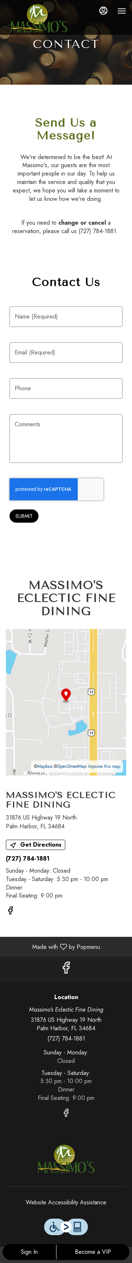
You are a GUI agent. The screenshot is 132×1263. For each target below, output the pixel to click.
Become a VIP (93, 1252)
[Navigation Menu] (122, 11)
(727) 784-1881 (66, 1039)
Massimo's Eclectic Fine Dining (66, 1158)
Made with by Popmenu (53, 946)
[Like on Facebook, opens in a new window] (10, 911)
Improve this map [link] (104, 766)
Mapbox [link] (44, 766)
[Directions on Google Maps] (66, 701)
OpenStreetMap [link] (72, 766)
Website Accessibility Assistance (66, 1202)
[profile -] (103, 10)
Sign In (29, 1252)
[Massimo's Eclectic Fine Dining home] (39, 18)
